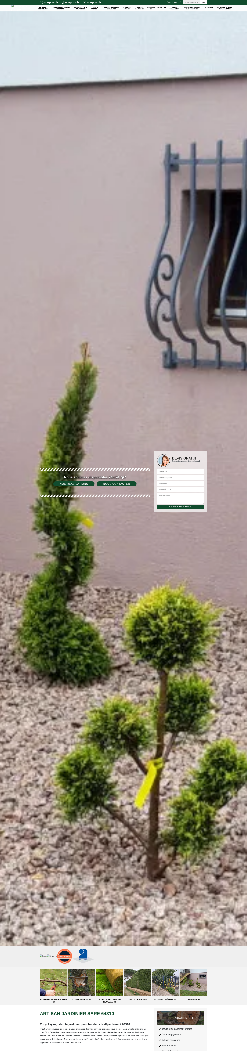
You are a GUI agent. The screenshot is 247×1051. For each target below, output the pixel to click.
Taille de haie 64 (127, 8)
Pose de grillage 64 (174, 8)
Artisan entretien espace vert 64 (224, 8)
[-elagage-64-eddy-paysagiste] (21, 8)
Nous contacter (116, 483)
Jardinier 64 (151, 8)
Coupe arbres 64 (95, 8)
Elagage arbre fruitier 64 (80, 8)
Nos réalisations (74, 483)
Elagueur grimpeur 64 (43, 8)
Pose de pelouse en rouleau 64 (111, 8)
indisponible (50, 2)
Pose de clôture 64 (139, 8)
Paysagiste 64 (208, 8)
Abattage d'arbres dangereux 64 (192, 8)
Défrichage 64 (161, 8)
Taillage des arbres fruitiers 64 (61, 8)
